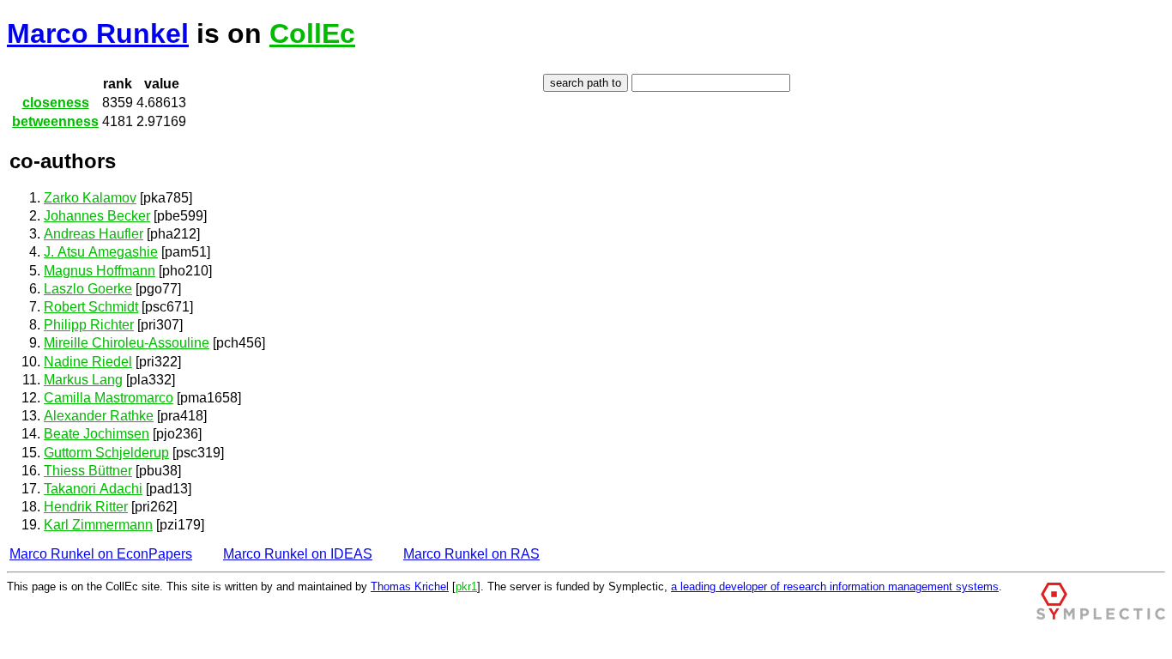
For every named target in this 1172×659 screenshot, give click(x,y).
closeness (55, 102)
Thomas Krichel (410, 586)
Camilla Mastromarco (108, 397)
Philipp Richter (89, 324)
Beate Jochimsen (96, 433)
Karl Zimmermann (98, 524)
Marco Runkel (98, 33)
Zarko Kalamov (90, 197)
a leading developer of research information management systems (835, 586)
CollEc (312, 33)
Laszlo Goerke (88, 288)
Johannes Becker (97, 216)
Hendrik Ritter (86, 506)
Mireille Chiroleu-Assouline (126, 343)
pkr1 (466, 586)
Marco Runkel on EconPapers (100, 554)
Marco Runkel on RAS (471, 554)
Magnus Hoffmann (99, 270)
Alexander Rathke (99, 415)
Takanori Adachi (93, 488)
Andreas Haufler (93, 234)
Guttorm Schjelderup (106, 452)
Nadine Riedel (88, 361)
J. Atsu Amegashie (101, 252)
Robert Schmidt (91, 306)
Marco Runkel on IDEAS (297, 554)
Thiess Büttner (88, 470)
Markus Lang (83, 379)
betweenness (55, 121)
